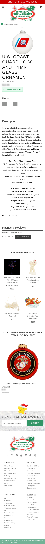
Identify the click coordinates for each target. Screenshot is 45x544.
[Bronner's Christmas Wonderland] (23, 12)
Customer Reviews (33, 473)
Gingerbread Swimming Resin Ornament (33, 315)
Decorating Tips (9, 513)
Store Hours (8, 466)
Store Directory (9, 471)
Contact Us (31, 500)
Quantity (6, 98)
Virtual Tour (8, 486)
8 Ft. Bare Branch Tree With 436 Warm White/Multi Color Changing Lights (12, 281)
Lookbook (7, 528)
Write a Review (23, 237)
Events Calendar (10, 468)
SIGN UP (35, 423)
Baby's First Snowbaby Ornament (12, 314)
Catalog (7, 476)
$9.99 (33, 322)
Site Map (30, 514)
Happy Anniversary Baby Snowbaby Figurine (33, 280)
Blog (5, 498)
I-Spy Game (8, 520)
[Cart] (41, 6)
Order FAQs (31, 505)
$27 (12, 319)
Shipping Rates (32, 502)
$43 (33, 286)
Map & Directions (10, 473)
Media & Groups (10, 478)
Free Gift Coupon (33, 517)
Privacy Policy (31, 507)
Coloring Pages (9, 505)
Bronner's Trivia (32, 476)
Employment (31, 488)
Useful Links (31, 519)
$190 (12, 289)
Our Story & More (33, 466)
